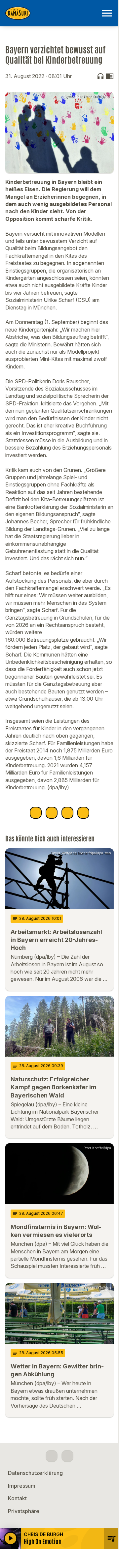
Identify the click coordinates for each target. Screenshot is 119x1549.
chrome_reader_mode (110, 76)
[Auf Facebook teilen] (35, 812)
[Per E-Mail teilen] (83, 812)
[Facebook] (51, 1456)
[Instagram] (67, 1456)
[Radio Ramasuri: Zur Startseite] (51, 13)
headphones (100, 76)
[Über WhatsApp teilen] (67, 812)
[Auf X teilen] (51, 812)
